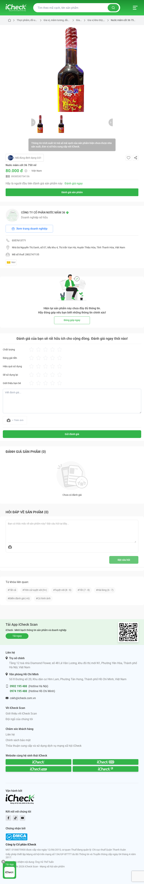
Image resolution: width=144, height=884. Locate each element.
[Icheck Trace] (38, 769)
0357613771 (19, 240)
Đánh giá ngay (74, 183)
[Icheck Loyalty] (105, 769)
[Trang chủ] (16, 7)
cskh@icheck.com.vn (23, 698)
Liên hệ (10, 734)
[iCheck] (38, 762)
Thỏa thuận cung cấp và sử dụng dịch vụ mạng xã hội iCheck (43, 745)
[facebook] (8, 818)
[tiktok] (15, 818)
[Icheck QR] (105, 762)
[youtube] (22, 818)
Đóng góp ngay (72, 320)
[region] (72, 68)
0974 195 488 (18, 691)
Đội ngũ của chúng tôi (19, 719)
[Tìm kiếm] (113, 7)
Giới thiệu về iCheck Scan (21, 713)
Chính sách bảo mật (18, 740)
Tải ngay (17, 635)
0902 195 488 (18, 686)
